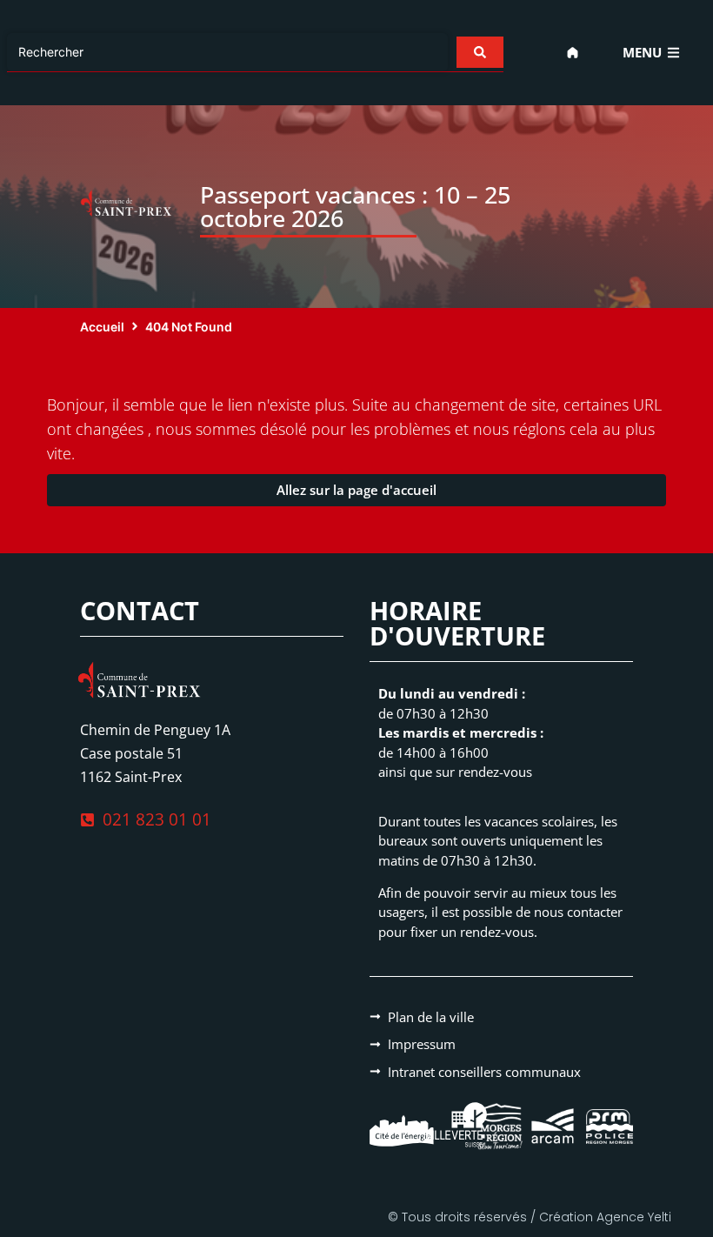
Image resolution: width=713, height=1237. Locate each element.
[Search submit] (479, 52)
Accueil (102, 326)
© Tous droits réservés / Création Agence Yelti (529, 1217)
